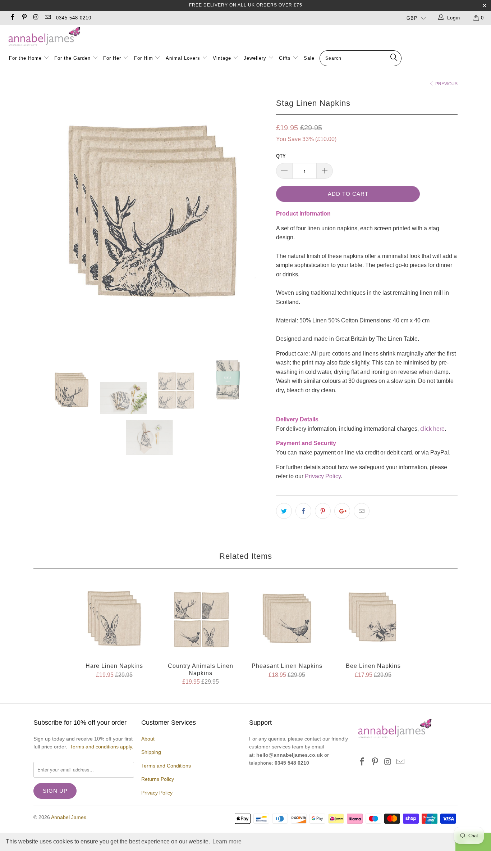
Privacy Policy (323, 476)
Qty (281, 156)
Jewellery (256, 58)
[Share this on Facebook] (303, 511)
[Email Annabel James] (47, 18)
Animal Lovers (183, 58)
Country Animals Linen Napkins (200, 619)
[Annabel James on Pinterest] (23, 18)
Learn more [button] (227, 841)
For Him (143, 58)
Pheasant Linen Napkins (286, 619)
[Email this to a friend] (362, 511)
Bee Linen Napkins (373, 619)
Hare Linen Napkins (114, 619)
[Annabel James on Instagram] (35, 18)
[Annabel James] (249, 36)
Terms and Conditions (166, 766)
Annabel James (68, 817)
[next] (256, 213)
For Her (112, 58)
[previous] (46, 213)
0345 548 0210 (73, 18)
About (148, 739)
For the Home (25, 58)
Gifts (285, 58)
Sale (309, 58)
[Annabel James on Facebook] (12, 18)
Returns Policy (157, 779)
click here (432, 429)
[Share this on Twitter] (284, 511)
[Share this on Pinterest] (323, 511)
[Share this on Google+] (342, 511)
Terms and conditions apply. (101, 747)
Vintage (223, 58)
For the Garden (73, 58)
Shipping (151, 752)
